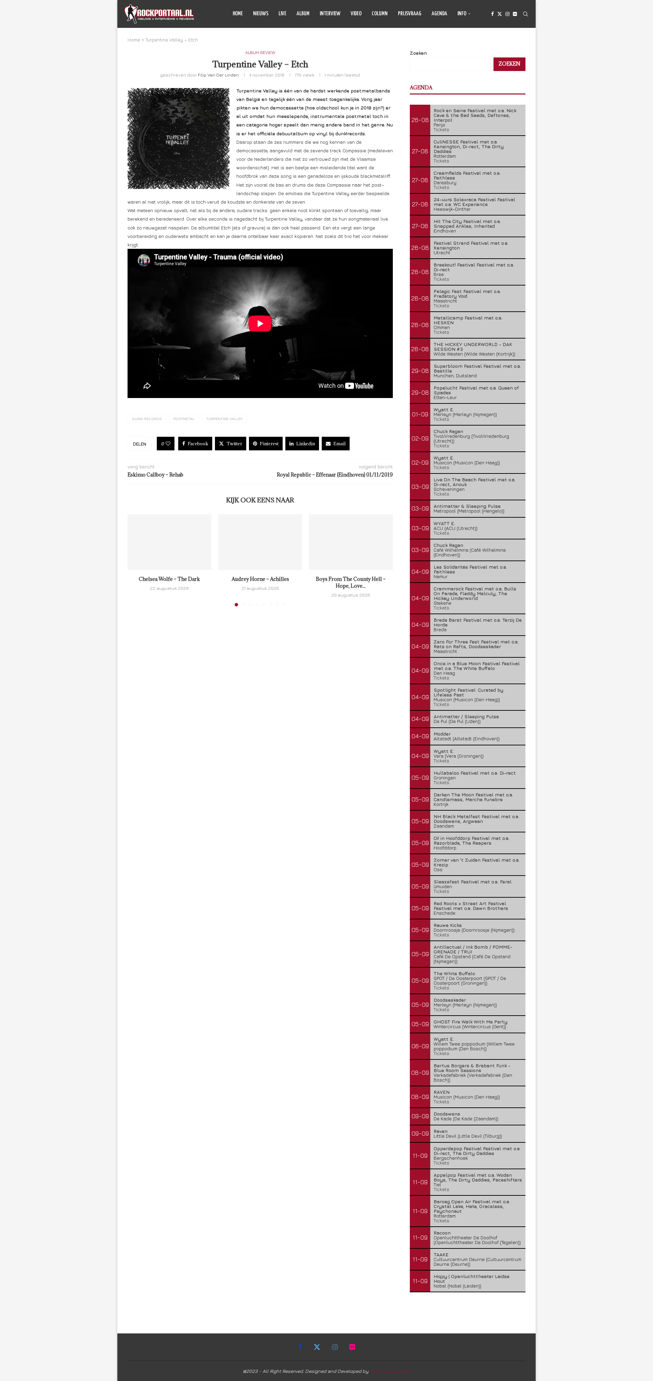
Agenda (439, 14)
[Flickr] (515, 14)
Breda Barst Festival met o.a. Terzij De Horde (478, 622)
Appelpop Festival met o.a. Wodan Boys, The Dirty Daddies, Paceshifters (478, 1177)
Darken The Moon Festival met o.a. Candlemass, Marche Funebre (473, 797)
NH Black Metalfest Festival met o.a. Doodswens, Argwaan (476, 818)
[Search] (525, 14)
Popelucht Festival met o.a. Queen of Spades (476, 390)
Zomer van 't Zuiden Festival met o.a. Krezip (477, 862)
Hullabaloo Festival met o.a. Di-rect (475, 773)
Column (380, 14)
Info (461, 14)
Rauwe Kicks (448, 925)
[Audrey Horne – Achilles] (260, 542)
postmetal (184, 418)
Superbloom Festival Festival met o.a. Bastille (477, 368)
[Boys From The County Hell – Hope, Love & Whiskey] (351, 542)
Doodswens (447, 1114)
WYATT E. (444, 523)
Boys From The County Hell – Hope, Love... (351, 582)
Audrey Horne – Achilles (260, 579)
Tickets (441, 129)
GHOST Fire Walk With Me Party (470, 1021)
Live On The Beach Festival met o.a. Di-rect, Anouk (475, 482)
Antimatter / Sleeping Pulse (466, 716)
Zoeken (418, 53)
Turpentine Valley (224, 418)
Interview (330, 14)
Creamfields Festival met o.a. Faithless (467, 175)
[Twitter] (499, 14)
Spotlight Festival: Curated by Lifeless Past (468, 692)
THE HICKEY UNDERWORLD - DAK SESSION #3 (473, 346)
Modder (442, 734)
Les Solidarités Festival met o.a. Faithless (470, 569)
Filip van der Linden (218, 74)
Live (282, 14)
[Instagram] (507, 14)
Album (303, 14)
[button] (137, 560)
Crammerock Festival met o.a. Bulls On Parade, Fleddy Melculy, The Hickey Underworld (475, 593)
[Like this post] (168, 443)
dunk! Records (147, 418)
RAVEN (442, 1092)
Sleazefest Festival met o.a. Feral (473, 881)
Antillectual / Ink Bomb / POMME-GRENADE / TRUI (473, 949)
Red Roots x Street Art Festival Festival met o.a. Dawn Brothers (471, 905)
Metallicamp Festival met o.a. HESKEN (468, 320)
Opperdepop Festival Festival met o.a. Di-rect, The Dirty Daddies (477, 1150)
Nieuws (260, 14)
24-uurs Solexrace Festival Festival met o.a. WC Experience (474, 201)
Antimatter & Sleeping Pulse (467, 506)
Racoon (442, 1233)
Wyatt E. (444, 409)
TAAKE (441, 1254)
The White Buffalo (454, 973)
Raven (441, 1131)
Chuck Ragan (448, 431)
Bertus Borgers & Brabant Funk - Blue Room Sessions (472, 1068)
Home (238, 14)
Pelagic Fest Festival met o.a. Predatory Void (467, 293)
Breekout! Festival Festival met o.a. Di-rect (474, 267)
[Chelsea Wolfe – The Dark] (170, 542)
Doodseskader (450, 1000)
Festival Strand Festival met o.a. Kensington (471, 245)
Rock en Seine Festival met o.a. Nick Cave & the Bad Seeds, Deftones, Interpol (475, 115)
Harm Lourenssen (390, 1371)
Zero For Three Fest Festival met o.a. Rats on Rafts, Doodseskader (476, 644)
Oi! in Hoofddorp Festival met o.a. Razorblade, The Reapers (471, 840)
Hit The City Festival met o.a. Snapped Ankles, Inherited (467, 223)
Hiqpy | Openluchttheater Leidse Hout (471, 1278)
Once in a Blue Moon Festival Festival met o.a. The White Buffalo (477, 665)
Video (356, 14)
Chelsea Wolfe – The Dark (169, 579)
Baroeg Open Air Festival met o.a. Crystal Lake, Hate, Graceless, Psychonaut (472, 1206)
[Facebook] (492, 14)
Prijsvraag (409, 14)
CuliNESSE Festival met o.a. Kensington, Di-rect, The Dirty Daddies (469, 146)
